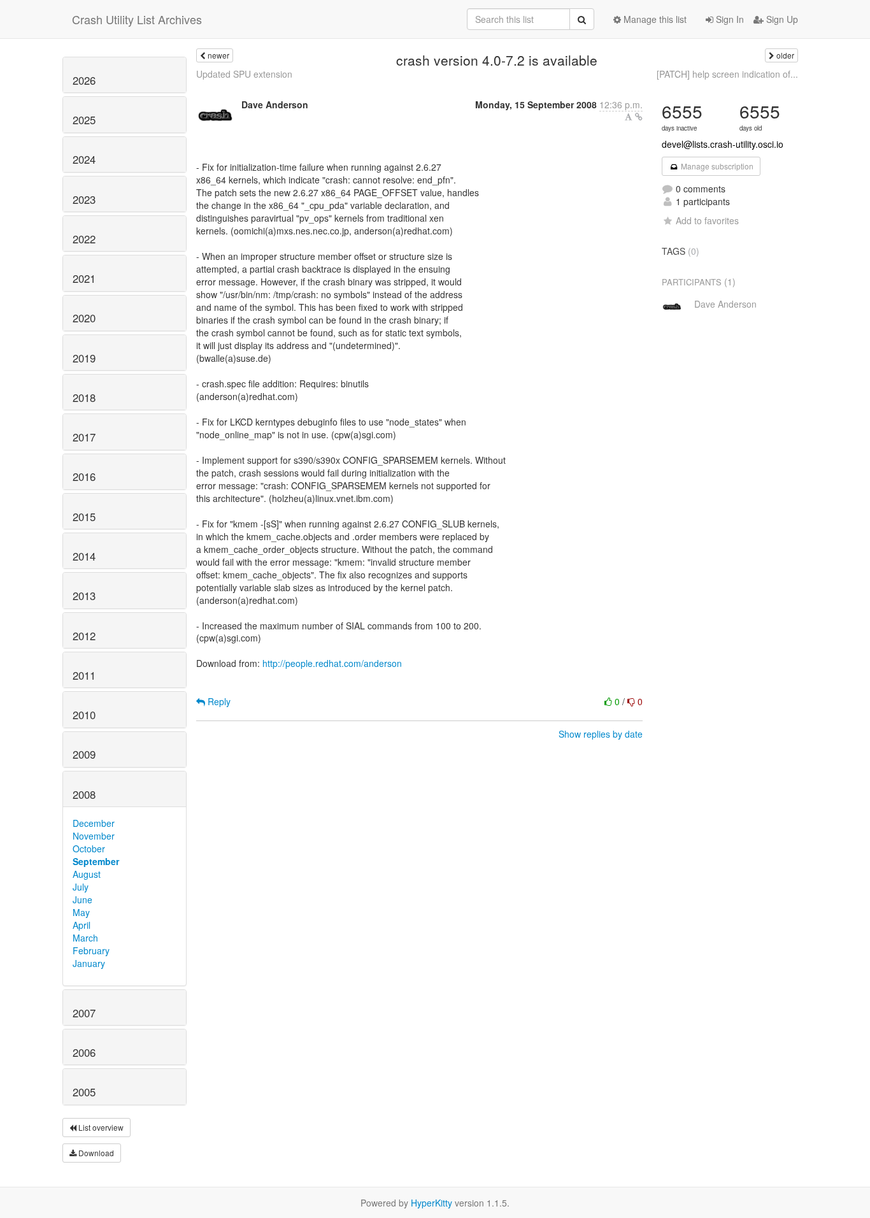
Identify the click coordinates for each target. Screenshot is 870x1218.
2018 (84, 397)
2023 (84, 199)
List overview (100, 1127)
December (94, 823)
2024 (84, 159)
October (89, 848)
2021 (84, 278)
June (82, 899)
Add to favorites (707, 220)
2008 (84, 794)
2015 (84, 516)
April (81, 925)
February (91, 950)
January (89, 963)
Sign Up (781, 19)
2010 (84, 714)
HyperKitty (431, 1202)
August (87, 874)
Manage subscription (716, 166)
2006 (84, 1052)
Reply (218, 701)
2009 (84, 754)
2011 (84, 675)
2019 (84, 358)
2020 (84, 318)
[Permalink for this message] (639, 116)
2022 (84, 239)
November (94, 835)
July (81, 886)
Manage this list (654, 19)
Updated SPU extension (244, 74)
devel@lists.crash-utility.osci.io (722, 144)
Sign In (728, 19)
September (96, 861)
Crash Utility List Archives (137, 19)
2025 (84, 119)
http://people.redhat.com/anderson (332, 663)
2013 (84, 595)
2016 (84, 476)
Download (95, 1152)
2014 (84, 556)
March (85, 937)
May (81, 912)
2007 (84, 1013)
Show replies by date (601, 733)
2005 (84, 1092)
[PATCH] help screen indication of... (727, 74)
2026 (84, 80)
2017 (84, 437)
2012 (84, 635)
